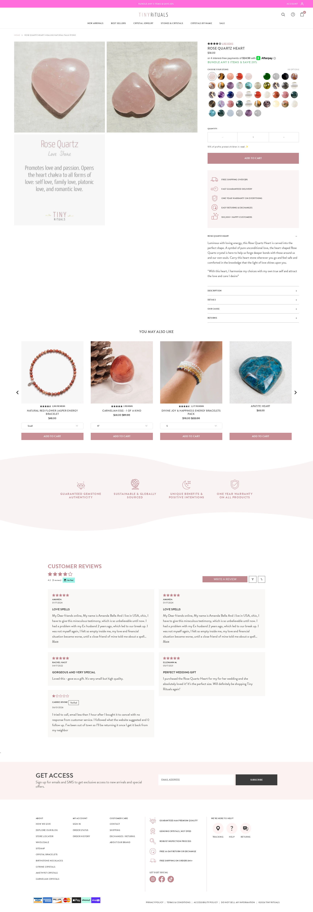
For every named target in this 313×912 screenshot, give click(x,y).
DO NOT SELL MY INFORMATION (238, 902)
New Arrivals (95, 23)
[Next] (295, 392)
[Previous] (17, 392)
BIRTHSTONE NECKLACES (49, 860)
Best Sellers (118, 23)
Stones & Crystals (172, 23)
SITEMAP (40, 848)
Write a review (225, 579)
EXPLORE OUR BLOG (47, 830)
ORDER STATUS (81, 830)
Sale (222, 23)
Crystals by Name (201, 23)
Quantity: (213, 128)
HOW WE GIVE (43, 824)
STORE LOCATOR (44, 836)
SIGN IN (77, 824)
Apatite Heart (260, 406)
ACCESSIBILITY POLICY (206, 902)
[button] (215, 43)
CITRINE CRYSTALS (45, 866)
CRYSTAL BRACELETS (47, 854)
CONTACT (115, 824)
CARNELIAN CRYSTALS (47, 879)
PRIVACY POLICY (154, 902)
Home (17, 35)
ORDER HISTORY (81, 836)
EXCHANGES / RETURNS (122, 836)
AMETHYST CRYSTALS (47, 872)
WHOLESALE (42, 842)
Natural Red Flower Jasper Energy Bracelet (52, 412)
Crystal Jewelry (143, 23)
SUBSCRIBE (256, 780)
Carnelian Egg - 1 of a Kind (121, 410)
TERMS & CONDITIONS (178, 902)
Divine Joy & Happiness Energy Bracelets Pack (191, 412)
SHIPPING (115, 830)
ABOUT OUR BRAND (120, 842)
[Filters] (252, 579)
